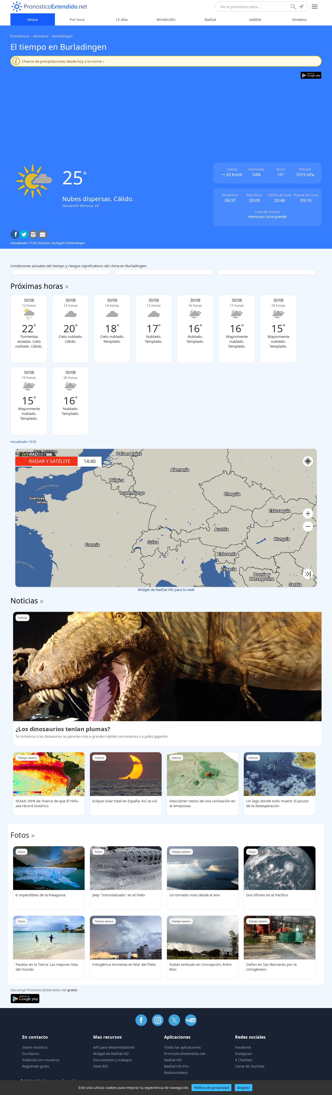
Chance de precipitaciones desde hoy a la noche (63, 61)
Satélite (255, 19)
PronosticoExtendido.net (184, 1053)
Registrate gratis (35, 1066)
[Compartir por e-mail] (42, 234)
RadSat (210, 19)
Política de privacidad (211, 1087)
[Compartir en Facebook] (14, 234)
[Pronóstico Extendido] (49, 6)
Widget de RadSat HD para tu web (166, 589)
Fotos (19, 835)
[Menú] (315, 6)
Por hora (77, 19)
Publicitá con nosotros (40, 1059)
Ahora (32, 19)
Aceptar (243, 1087)
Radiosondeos (176, 1072)
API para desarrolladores (114, 1047)
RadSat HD (173, 1059)
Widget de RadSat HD (111, 1053)
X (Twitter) (243, 1059)
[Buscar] (294, 7)
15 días (121, 19)
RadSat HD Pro (176, 1066)
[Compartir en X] (24, 234)
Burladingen (62, 36)
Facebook (243, 1047)
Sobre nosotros (35, 1047)
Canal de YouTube (249, 1066)
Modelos (299, 19)
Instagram (243, 1053)
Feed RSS (100, 1066)
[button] (308, 513)
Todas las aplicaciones (182, 1047)
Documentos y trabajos (112, 1059)
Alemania (40, 36)
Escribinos (30, 1053)
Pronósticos (19, 36)
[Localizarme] (302, 7)
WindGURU (166, 19)
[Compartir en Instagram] (33, 234)
